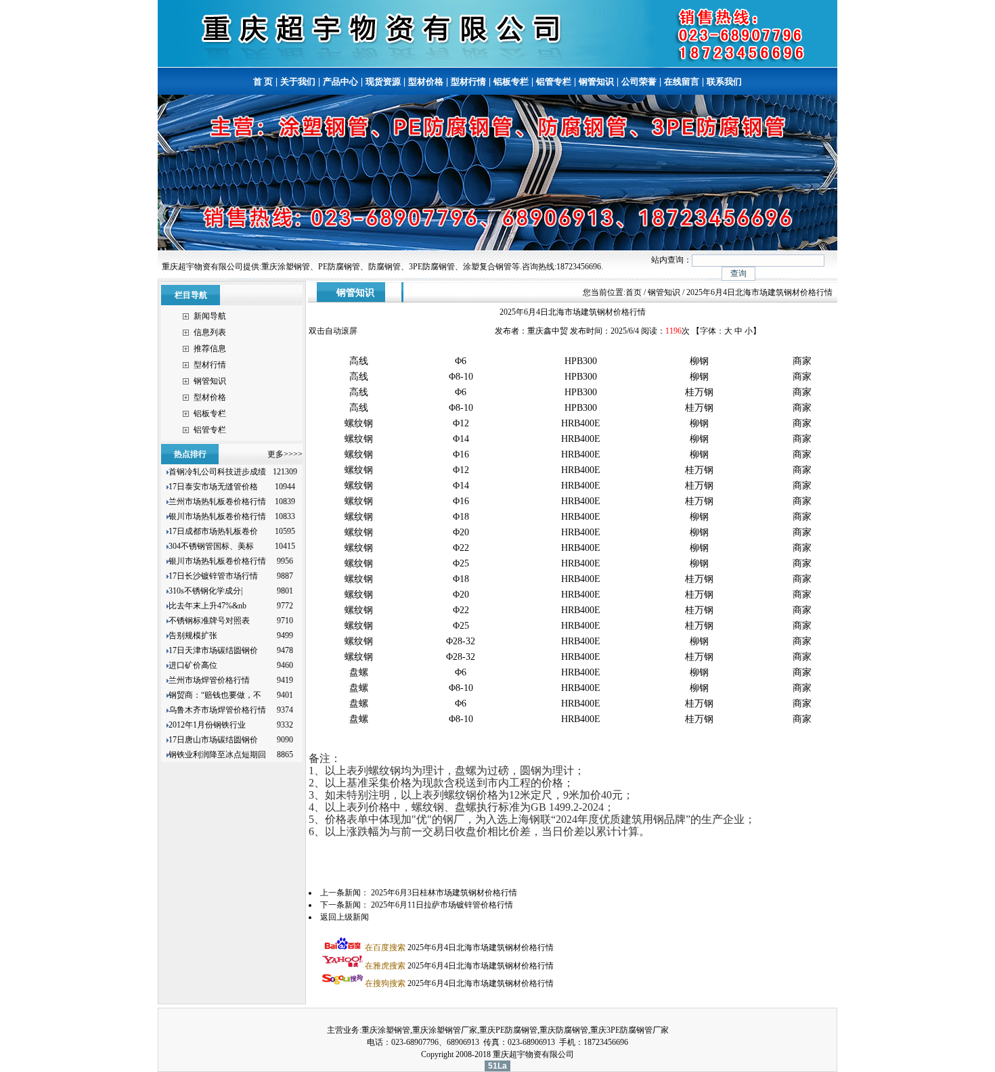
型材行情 (468, 81)
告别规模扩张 (194, 635)
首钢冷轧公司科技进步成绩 (217, 471)
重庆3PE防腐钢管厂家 (629, 1030)
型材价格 (425, 81)
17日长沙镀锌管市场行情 (213, 576)
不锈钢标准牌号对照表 (209, 620)
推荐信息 (210, 348)
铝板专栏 (511, 81)
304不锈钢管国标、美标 (211, 546)
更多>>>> (285, 454)
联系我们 (724, 81)
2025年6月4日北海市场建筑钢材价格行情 (459, 947)
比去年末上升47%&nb (207, 605)
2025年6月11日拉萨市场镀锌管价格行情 (442, 905)
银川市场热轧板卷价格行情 (217, 516)
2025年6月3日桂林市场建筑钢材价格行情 (444, 892)
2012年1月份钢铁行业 (207, 725)
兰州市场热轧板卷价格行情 (217, 501)
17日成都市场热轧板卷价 (213, 531)
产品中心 (340, 81)
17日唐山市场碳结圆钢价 (213, 739)
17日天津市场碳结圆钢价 (213, 650)
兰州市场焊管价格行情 (209, 680)
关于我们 (297, 81)
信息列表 (210, 332)
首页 (633, 292)
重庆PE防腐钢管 (508, 1030)
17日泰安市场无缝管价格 (213, 486)
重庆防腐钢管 (563, 1030)
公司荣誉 (639, 81)
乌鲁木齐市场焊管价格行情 (217, 710)
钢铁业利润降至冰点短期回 (217, 754)
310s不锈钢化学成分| (205, 591)
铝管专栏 (553, 81)
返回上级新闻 (344, 917)
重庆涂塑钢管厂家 (444, 1030)
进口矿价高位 (194, 665)
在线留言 (681, 81)
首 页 (263, 81)
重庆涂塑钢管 (385, 1030)
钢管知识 (596, 81)
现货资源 (383, 81)
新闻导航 (210, 316)
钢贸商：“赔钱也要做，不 (215, 695)
